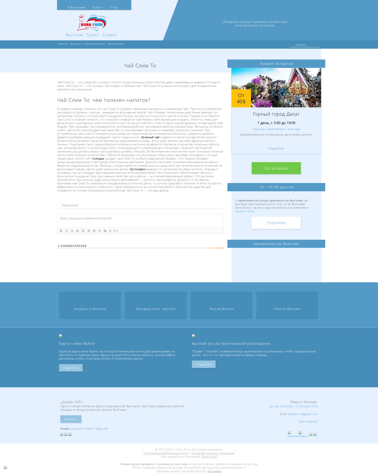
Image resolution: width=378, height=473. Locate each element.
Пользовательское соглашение (212, 453)
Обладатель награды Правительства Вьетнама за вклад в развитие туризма (254, 23)
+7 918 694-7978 (306, 406)
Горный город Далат (276, 114)
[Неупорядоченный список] (88, 231)
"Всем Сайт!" (209, 456)
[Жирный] (61, 231)
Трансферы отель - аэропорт (156, 309)
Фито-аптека (115, 44)
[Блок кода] (99, 231)
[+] (116, 230)
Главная (62, 44)
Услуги (97, 7)
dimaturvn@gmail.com (303, 414)
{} (110, 230)
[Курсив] (66, 231)
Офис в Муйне (308, 421)
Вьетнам (75, 44)
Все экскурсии (276, 168)
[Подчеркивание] (72, 231)
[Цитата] (94, 231)
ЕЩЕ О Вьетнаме (94, 44)
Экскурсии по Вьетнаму (90, 309)
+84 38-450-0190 (281, 406)
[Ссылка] (105, 231)
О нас (113, 7)
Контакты (70, 419)
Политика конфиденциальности (166, 453)
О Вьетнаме (76, 7)
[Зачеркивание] (77, 231)
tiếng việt (102, 428)
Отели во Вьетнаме (287, 309)
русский (76, 428)
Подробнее (276, 148)
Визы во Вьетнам (221, 309)
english (88, 428)
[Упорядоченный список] (83, 231)
